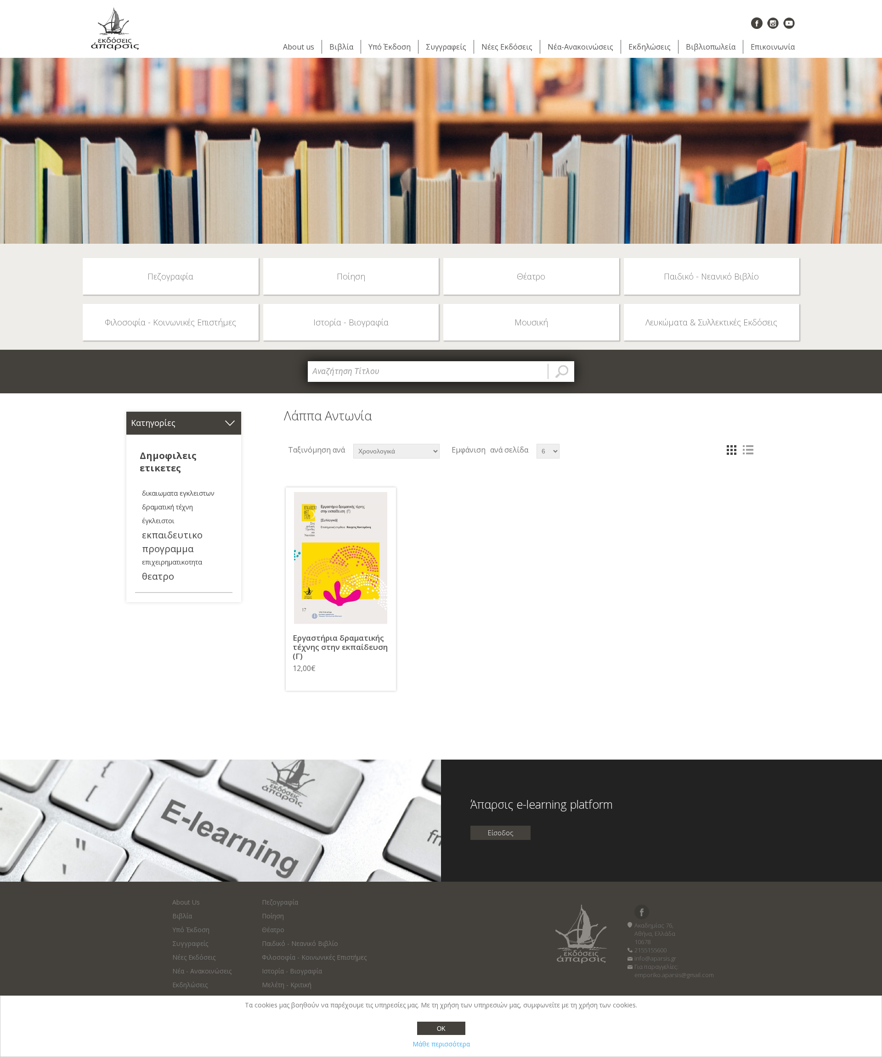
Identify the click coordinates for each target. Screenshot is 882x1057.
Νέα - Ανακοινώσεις (202, 971)
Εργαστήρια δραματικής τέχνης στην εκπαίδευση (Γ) (340, 647)
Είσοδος (500, 832)
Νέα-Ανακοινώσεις (580, 47)
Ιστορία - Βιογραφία (292, 971)
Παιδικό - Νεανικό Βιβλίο (300, 943)
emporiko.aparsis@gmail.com (674, 975)
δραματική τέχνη (167, 507)
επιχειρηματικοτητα (172, 562)
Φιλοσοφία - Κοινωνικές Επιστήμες (314, 957)
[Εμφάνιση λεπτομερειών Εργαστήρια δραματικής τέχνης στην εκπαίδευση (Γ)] (341, 558)
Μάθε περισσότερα (441, 1044)
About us (298, 47)
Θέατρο (273, 929)
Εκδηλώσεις (649, 47)
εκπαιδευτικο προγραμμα (172, 541)
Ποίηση (273, 916)
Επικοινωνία (773, 47)
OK (441, 1028)
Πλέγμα (731, 449)
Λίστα (747, 449)
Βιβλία (341, 47)
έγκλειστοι (158, 520)
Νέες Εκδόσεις (506, 47)
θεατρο (158, 576)
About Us (186, 902)
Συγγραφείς (446, 47)
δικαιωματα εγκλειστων (178, 493)
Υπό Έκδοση (389, 47)
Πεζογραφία (280, 902)
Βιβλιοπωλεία (710, 47)
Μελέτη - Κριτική (286, 984)
